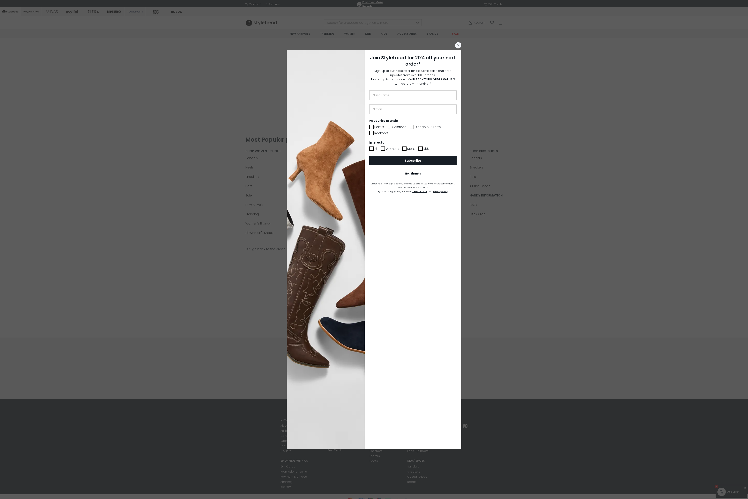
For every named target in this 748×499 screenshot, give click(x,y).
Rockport (381, 133)
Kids (426, 148)
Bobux (379, 127)
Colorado (399, 127)
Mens (411, 148)
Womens (392, 148)
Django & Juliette (428, 127)
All (376, 148)
